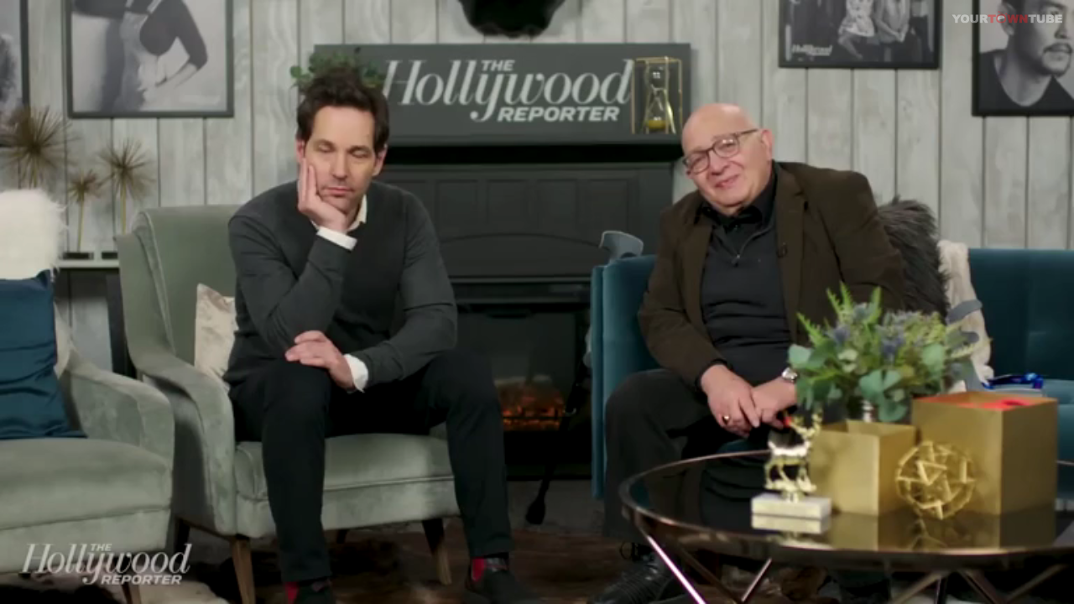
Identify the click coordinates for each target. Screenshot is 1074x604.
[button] (46, 591)
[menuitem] (1022, 591)
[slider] (46, 591)
